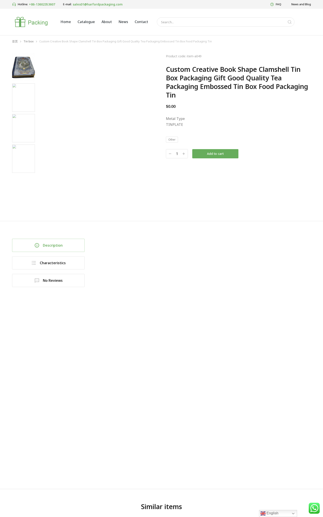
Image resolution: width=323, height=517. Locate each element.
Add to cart (215, 154)
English (272, 513)
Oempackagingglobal (110, 457)
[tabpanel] (204, 350)
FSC (114, 472)
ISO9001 (100, 472)
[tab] (48, 245)
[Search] (289, 22)
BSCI (125, 472)
